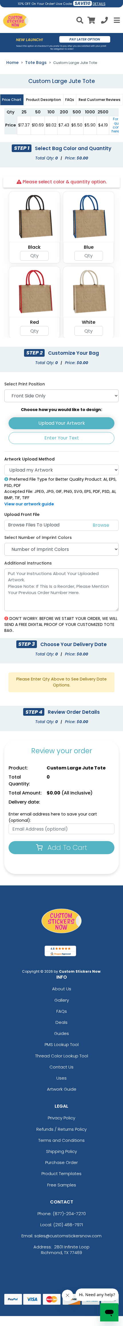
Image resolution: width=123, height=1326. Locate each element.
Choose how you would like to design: (61, 409)
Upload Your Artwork (61, 423)
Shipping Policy (61, 1151)
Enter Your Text (61, 438)
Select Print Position (24, 384)
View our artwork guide (29, 504)
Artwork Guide (61, 1089)
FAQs (61, 1011)
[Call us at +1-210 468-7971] (104, 21)
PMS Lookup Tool (62, 1044)
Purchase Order (61, 1162)
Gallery (61, 1000)
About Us (61, 989)
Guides (61, 1033)
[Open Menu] (116, 20)
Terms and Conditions (61, 1140)
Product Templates (61, 1173)
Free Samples (61, 1185)
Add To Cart (66, 847)
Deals (61, 1022)
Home (12, 62)
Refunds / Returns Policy (61, 1129)
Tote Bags (36, 62)
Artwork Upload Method (29, 459)
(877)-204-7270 (69, 1214)
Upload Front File (21, 514)
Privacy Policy (61, 1118)
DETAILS (99, 3)
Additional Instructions (28, 563)
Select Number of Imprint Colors (38, 537)
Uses (61, 1078)
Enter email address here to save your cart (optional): (53, 817)
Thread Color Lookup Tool (61, 1056)
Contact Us (61, 1067)
